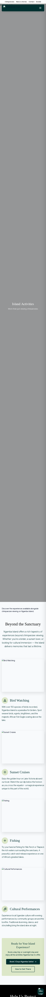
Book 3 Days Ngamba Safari (22, 962)
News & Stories (21, 2)
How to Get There (23, 969)
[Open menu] (40, 8)
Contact (31, 2)
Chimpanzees (9, 2)
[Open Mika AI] (41, 991)
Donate (38, 2)
